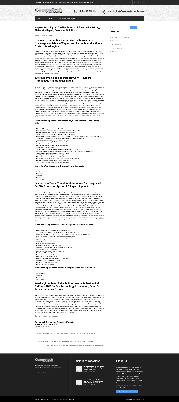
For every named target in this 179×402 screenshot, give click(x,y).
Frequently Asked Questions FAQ (121, 37)
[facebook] (131, 2)
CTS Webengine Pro (138, 399)
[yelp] (142, 2)
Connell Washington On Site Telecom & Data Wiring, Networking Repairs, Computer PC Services (64, 341)
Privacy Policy (116, 44)
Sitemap (114, 52)
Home (39, 18)
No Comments (50, 35)
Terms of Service (117, 48)
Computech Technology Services (53, 399)
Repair (88, 333)
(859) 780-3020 (54, 73)
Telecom (92, 333)
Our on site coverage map (46, 316)
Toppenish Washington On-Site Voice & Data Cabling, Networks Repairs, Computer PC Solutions (75, 345)
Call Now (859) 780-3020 (127, 392)
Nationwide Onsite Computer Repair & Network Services (58, 333)
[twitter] (134, 2)
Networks (83, 333)
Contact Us (50, 18)
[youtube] (138, 2)
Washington (70, 53)
